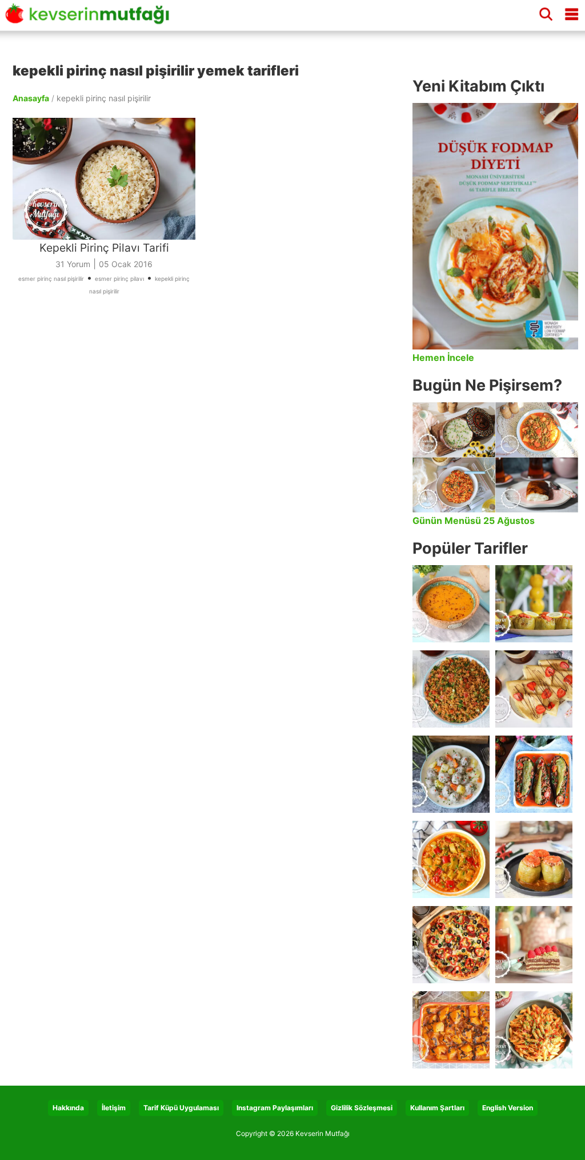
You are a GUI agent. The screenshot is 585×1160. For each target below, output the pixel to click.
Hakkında (68, 1107)
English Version (507, 1107)
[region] (207, 426)
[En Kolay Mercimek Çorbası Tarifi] (451, 603)
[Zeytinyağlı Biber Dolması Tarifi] (533, 603)
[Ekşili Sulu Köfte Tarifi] (451, 774)
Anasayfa (31, 98)
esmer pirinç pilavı (119, 278)
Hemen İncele (443, 357)
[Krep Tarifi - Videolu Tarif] (533, 689)
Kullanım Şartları (437, 1107)
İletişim (114, 1107)
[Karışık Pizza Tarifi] (451, 944)
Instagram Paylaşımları (275, 1107)
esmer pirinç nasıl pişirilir (51, 278)
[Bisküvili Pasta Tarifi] (533, 944)
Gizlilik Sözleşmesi (361, 1107)
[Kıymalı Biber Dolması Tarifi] (533, 859)
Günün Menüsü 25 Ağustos (473, 520)
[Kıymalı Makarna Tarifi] (533, 1029)
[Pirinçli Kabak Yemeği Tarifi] (451, 859)
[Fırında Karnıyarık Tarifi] (533, 774)
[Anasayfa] (90, 19)
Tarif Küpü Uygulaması (181, 1107)
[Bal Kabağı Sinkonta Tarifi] (451, 1029)
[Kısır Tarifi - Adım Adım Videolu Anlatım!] (451, 689)
